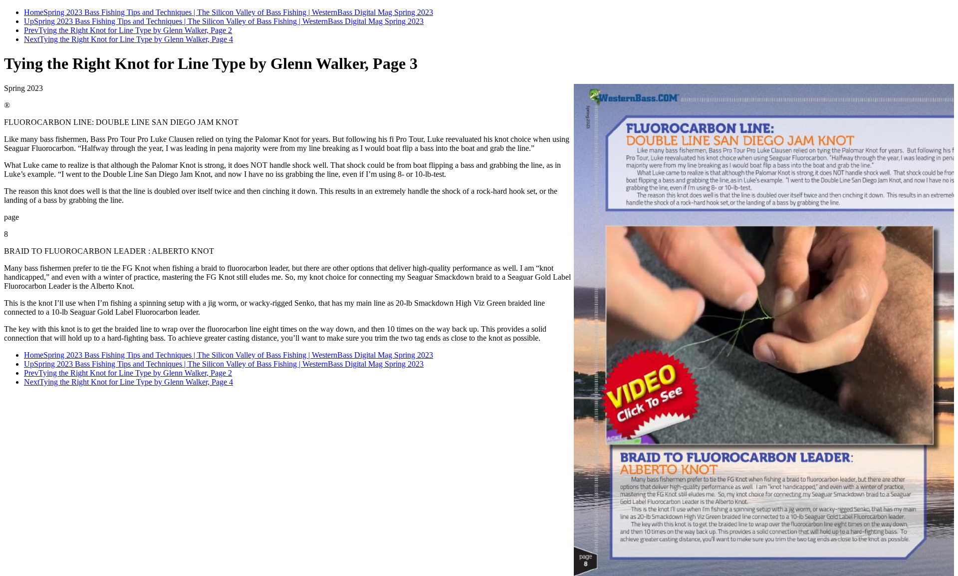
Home (33, 12)
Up (29, 21)
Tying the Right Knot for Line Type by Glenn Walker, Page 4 (136, 39)
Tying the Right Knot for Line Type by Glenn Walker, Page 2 (135, 30)
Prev (31, 30)
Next (31, 39)
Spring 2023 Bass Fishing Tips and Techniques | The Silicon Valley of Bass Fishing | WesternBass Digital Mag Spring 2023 (238, 12)
